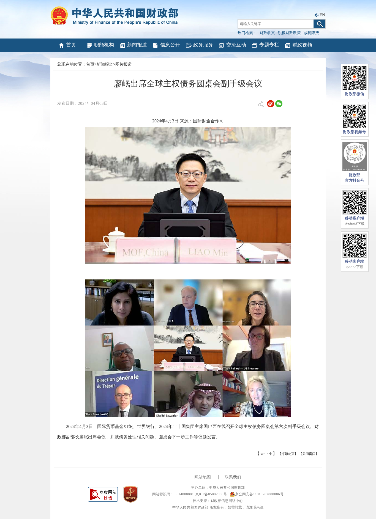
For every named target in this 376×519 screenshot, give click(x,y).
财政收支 (267, 33)
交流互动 (236, 45)
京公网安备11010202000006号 (259, 494)
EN (322, 15)
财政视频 (302, 45)
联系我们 (233, 477)
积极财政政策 (289, 33)
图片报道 (123, 64)
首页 (71, 45)
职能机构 (104, 45)
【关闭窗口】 (309, 454)
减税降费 (311, 33)
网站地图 (202, 477)
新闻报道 (137, 45)
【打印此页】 (288, 454)
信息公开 (170, 45)
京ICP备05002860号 (211, 494)
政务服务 (203, 45)
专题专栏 (269, 45)
